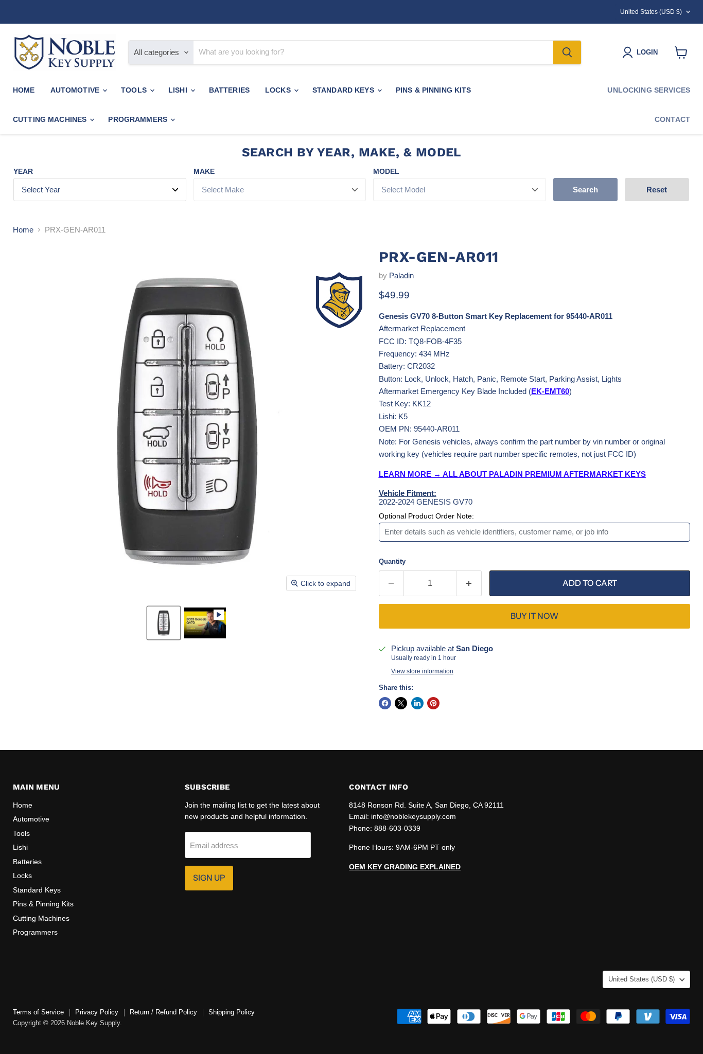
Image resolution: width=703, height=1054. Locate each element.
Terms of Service (38, 1012)
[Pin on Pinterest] (433, 703)
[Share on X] (401, 703)
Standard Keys (344, 90)
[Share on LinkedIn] (417, 703)
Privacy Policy (96, 1012)
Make (204, 171)
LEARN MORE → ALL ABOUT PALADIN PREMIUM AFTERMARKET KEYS (512, 474)
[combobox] (373, 52)
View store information (422, 671)
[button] (163, 622)
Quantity (392, 561)
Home (24, 90)
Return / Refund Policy (163, 1012)
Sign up (209, 878)
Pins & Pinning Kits (433, 90)
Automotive (76, 90)
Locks (279, 90)
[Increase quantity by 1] (469, 583)
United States (651, 11)
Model (386, 171)
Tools (135, 90)
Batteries (229, 90)
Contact (672, 119)
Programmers (138, 119)
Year (23, 171)
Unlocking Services (648, 90)
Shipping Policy (231, 1012)
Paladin (401, 275)
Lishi (178, 90)
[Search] (567, 52)
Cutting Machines (51, 119)
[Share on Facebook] (385, 703)
